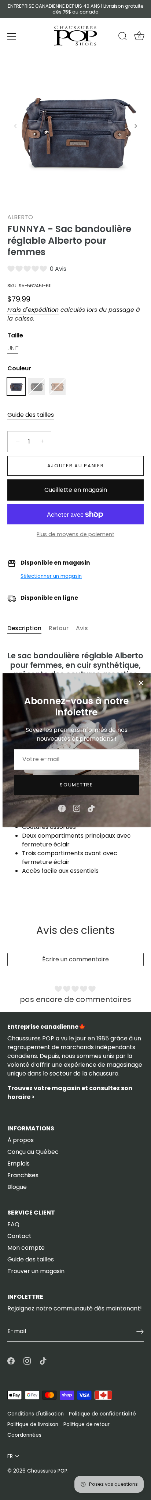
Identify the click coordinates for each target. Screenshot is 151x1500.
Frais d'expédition (33, 310)
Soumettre (76, 784)
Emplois (18, 1163)
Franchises (22, 1175)
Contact (19, 1236)
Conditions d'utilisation (35, 1413)
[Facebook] (62, 808)
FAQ (13, 1224)
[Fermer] (141, 683)
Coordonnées (24, 1435)
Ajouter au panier (75, 465)
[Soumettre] (140, 1331)
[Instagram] (76, 808)
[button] (15, 126)
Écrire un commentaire (75, 959)
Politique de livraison (32, 1424)
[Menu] (12, 36)
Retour (59, 628)
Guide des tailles (30, 415)
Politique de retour (86, 1424)
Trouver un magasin (36, 1271)
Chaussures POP (47, 1470)
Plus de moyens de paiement (75, 534)
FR (10, 1456)
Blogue (17, 1187)
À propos (20, 1140)
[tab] (28, 628)
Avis (82, 628)
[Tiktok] (91, 808)
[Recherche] (123, 37)
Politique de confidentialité (102, 1413)
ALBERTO (20, 217)
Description (24, 628)
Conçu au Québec (33, 1152)
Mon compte (26, 1247)
